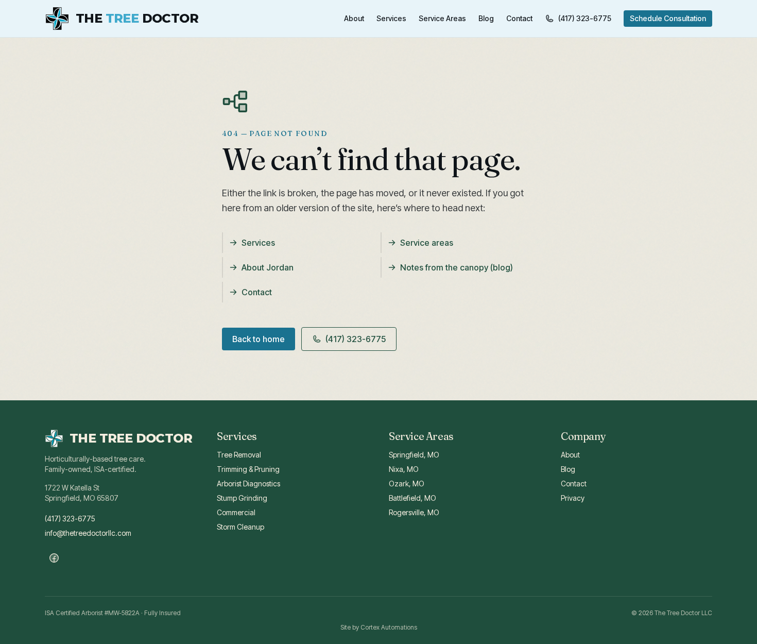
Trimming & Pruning (248, 469)
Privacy (572, 498)
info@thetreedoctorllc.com (88, 533)
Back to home (258, 339)
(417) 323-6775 (584, 18)
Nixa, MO (404, 469)
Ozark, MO (406, 483)
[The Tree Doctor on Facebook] (54, 558)
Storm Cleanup (240, 526)
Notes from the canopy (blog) (456, 267)
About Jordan (268, 267)
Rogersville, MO (414, 512)
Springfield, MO (414, 454)
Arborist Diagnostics (248, 483)
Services (391, 18)
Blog (486, 18)
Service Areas (442, 18)
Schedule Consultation (668, 18)
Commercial (236, 512)
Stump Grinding (242, 498)
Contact (519, 18)
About (354, 18)
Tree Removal (239, 454)
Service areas (426, 243)
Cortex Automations (388, 627)
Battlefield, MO (412, 498)
